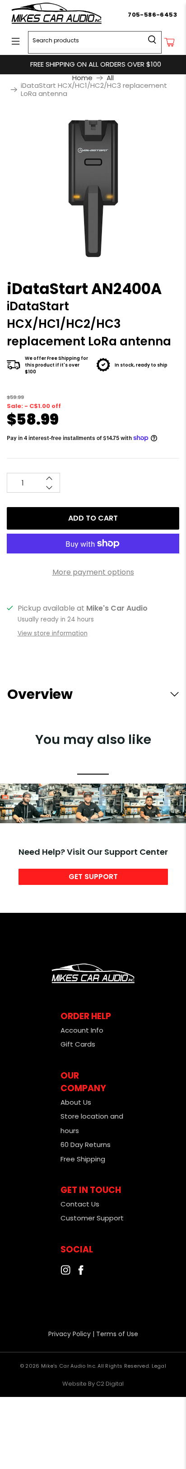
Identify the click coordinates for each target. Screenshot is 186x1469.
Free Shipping (82, 1159)
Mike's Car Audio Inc (68, 1365)
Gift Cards (77, 1044)
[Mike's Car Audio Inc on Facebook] (81, 1272)
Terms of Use (117, 1333)
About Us (75, 1102)
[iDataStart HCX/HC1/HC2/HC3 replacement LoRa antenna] (93, 187)
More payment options (93, 572)
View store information (53, 633)
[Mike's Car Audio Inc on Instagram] (65, 1272)
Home (82, 77)
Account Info (81, 1030)
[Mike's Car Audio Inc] (68, 14)
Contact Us (79, 1204)
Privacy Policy (69, 1333)
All (110, 77)
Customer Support (92, 1218)
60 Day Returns (85, 1144)
